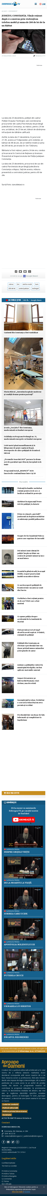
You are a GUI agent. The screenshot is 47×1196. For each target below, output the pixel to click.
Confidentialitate (8, 1163)
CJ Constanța (7, 1179)
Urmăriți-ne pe (24, 276)
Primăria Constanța (9, 1171)
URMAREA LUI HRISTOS (17, 1006)
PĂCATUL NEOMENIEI (16, 1037)
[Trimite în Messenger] (25, 271)
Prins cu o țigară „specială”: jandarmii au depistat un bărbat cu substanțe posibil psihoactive (30, 516)
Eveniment (13, 11)
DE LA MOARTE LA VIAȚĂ (17, 882)
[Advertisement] (23, 90)
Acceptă (27, 1192)
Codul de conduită (10, 1104)
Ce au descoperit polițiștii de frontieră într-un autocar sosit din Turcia (30, 587)
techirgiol (35, 288)
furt (18, 284)
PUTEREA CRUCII (13, 975)
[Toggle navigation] (36, 4)
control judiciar (24, 288)
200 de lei (11, 288)
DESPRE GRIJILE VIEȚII (16, 852)
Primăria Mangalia (9, 1176)
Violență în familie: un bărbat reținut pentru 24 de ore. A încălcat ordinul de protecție (29, 490)
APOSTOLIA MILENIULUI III (19, 944)
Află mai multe (17, 1192)
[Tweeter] (20, 271)
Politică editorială (10, 1108)
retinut (11, 284)
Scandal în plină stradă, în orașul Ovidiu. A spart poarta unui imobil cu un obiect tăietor (31, 574)
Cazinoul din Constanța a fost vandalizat (21, 333)
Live (44, 4)
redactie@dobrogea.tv (13, 1136)
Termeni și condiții (9, 1166)
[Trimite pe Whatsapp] (29, 271)
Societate (7, 1115)
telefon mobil (27, 284)
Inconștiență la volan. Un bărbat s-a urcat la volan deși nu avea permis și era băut (30, 702)
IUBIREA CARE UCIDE (15, 913)
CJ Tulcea (5, 1181)
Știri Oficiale (6, 1184)
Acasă (4, 11)
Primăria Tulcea (8, 1173)
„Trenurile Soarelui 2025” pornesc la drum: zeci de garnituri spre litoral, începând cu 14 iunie (22, 462)
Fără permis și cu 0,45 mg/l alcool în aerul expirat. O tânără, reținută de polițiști (31, 632)
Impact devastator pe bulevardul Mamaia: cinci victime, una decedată (28, 680)
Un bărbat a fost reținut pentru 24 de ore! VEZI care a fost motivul (30, 601)
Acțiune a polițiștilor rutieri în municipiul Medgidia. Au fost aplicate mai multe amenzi (30, 667)
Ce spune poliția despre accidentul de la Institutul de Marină (29, 619)
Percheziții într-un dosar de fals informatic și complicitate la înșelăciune (31, 717)
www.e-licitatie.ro (24, 1118)
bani (36, 284)
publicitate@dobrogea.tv (33, 1136)
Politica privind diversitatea (15, 1111)
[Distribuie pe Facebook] (16, 271)
